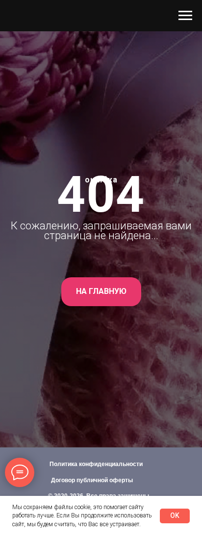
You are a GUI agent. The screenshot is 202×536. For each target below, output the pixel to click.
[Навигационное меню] (185, 16)
